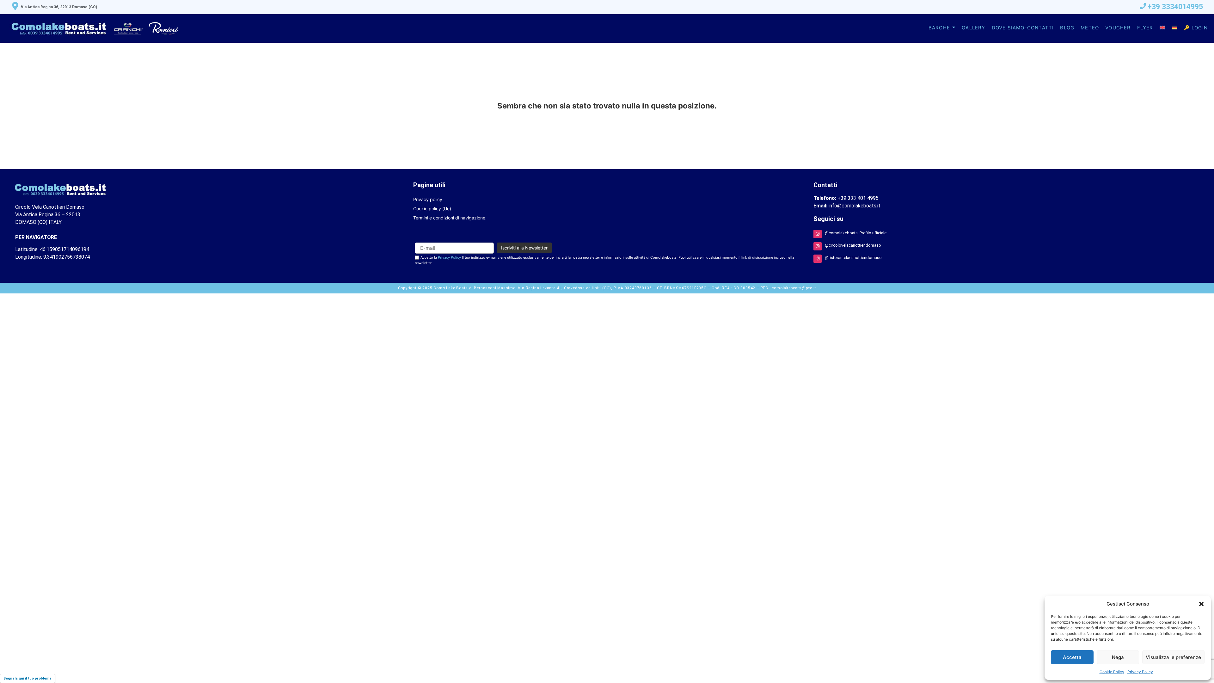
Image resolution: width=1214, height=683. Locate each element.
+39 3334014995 (1175, 7)
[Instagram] (817, 234)
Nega (1118, 657)
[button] (1201, 604)
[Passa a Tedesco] (1174, 28)
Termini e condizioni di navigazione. (450, 217)
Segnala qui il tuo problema (27, 678)
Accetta (1072, 657)
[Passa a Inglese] (1162, 28)
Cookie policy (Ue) (432, 208)
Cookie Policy (1112, 671)
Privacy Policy (1140, 671)
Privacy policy (427, 199)
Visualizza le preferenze (1173, 657)
